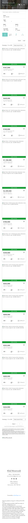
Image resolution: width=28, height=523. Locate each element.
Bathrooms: (16, 25)
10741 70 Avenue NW (7, 286)
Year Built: (5, 30)
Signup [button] (19, 40)
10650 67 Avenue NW (7, 378)
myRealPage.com (17, 495)
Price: (6, 16)
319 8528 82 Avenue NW (8, 70)
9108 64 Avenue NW (7, 224)
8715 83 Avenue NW (7, 100)
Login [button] (24, 40)
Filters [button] (22, 35)
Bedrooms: (4, 25)
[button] (11, 478)
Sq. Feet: (17, 30)
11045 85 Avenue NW (7, 162)
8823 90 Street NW (7, 193)
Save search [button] (5, 35)
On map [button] (16, 35)
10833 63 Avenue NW (7, 347)
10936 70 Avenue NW (7, 409)
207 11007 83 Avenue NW (8, 131)
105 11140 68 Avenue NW (8, 255)
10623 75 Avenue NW (7, 317)
